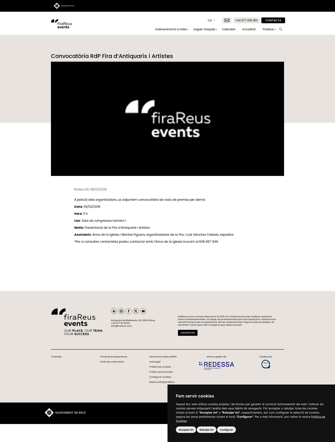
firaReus (268, 29)
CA (210, 20)
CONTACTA (273, 20)
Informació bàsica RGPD (163, 356)
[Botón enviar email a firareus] (227, 20)
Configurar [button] (226, 429)
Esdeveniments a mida (170, 29)
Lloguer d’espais (204, 29)
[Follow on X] (136, 311)
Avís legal (154, 361)
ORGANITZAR (188, 332)
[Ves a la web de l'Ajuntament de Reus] (65, 416)
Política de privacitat (161, 372)
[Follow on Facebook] (129, 311)
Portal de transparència (113, 356)
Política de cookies (160, 366)
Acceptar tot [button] (186, 429)
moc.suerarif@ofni (121, 326)
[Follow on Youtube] (143, 311)
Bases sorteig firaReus (162, 382)
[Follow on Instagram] (121, 311)
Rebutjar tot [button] (207, 429)
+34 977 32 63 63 (120, 323)
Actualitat (249, 29)
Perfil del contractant (112, 361)
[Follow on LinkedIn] (114, 311)
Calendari (228, 29)
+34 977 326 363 (246, 20)
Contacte (56, 356)
